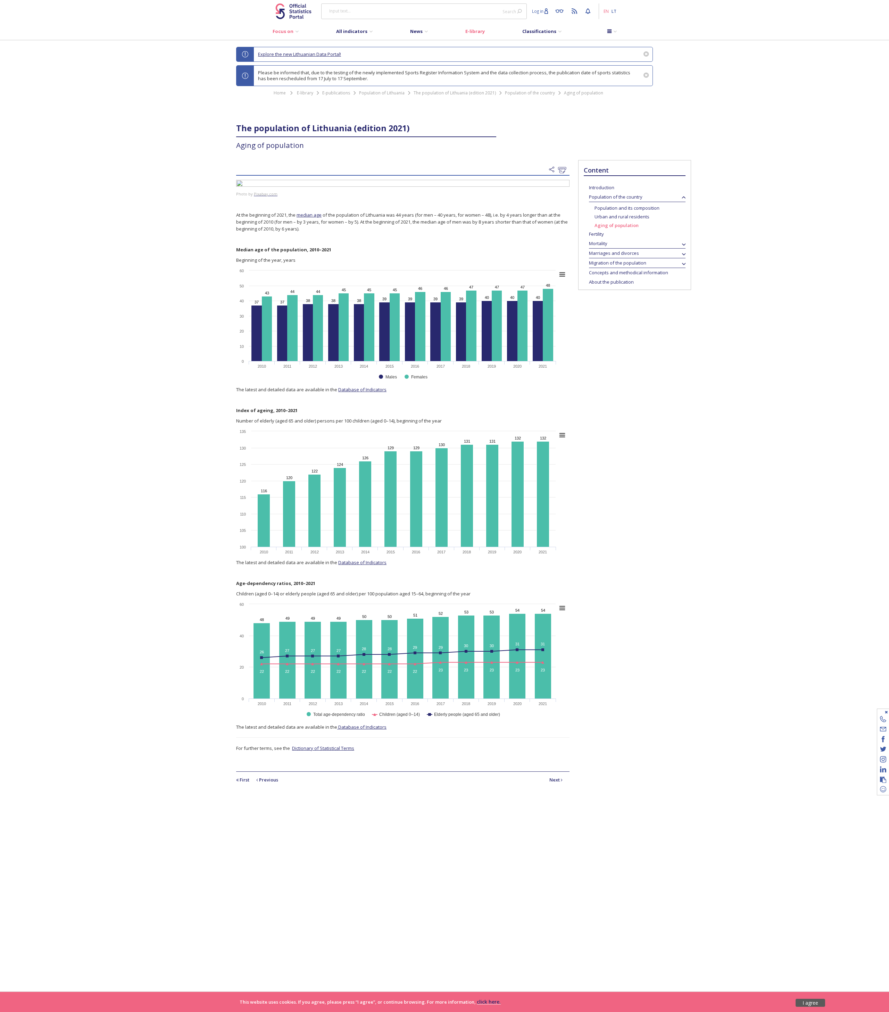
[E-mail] (883, 730)
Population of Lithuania (382, 93)
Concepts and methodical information (628, 272)
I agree (810, 1003)
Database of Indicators (362, 389)
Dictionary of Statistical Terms (323, 748)
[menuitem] (286, 33)
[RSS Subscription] (575, 11)
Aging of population (583, 93)
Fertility (596, 234)
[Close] (878, 711)
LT (614, 11)
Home (280, 93)
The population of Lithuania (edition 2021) (455, 93)
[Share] (553, 170)
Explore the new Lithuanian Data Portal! (299, 54)
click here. (489, 1001)
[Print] (564, 170)
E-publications (336, 93)
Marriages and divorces (614, 253)
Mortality (598, 243)
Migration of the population (617, 263)
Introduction (601, 187)
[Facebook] (883, 740)
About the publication (611, 282)
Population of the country (530, 93)
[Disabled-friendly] (561, 11)
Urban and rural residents (622, 217)
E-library (305, 93)
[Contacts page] (883, 720)
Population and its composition (627, 208)
